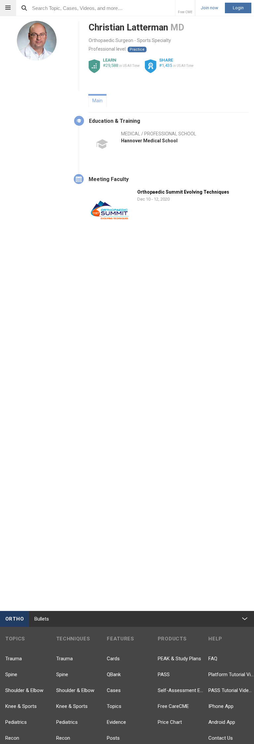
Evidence (116, 722)
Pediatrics (16, 722)
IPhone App (220, 706)
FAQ (212, 659)
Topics (114, 706)
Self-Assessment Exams (180, 690)
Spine (11, 674)
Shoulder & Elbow (24, 690)
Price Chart (170, 722)
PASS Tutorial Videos (231, 690)
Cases (114, 690)
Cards (113, 659)
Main (97, 100)
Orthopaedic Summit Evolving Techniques (183, 192)
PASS (164, 674)
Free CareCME (173, 706)
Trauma (13, 659)
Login (238, 7)
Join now (209, 8)
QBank (114, 674)
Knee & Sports (21, 706)
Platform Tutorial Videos (231, 674)
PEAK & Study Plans (179, 659)
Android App (221, 722)
